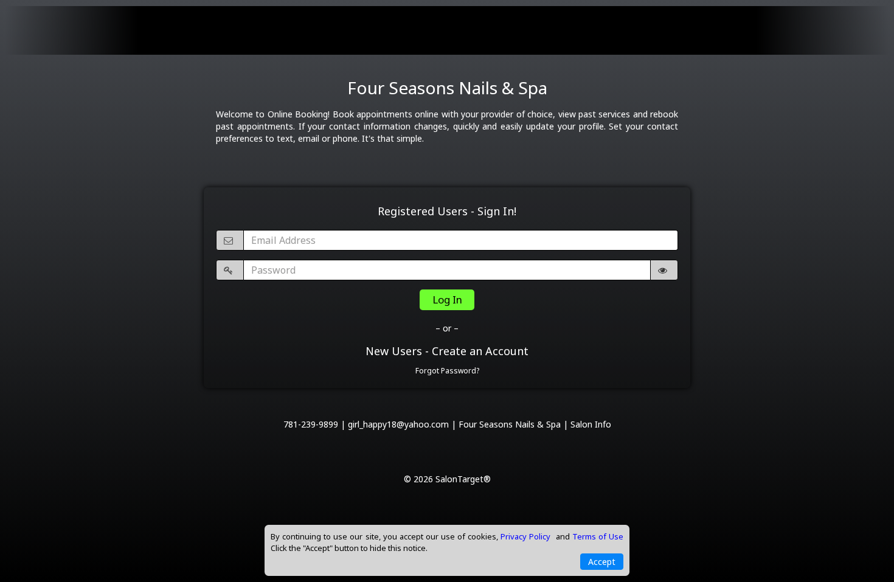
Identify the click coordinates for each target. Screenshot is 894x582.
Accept (601, 561)
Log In (447, 300)
